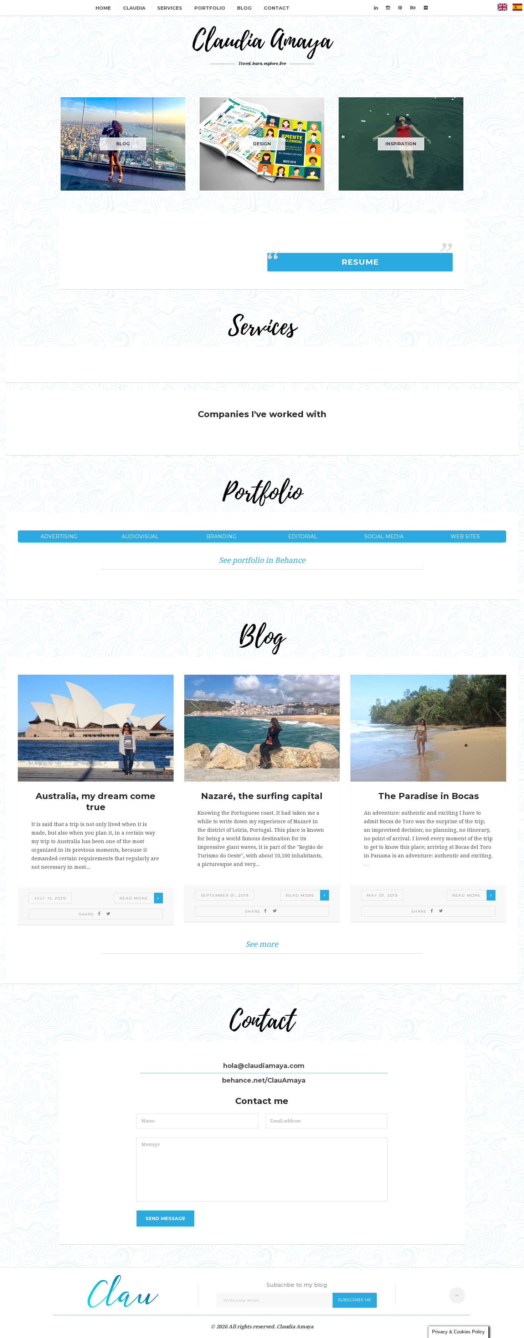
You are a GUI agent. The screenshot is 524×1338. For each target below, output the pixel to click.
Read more (133, 898)
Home (103, 7)
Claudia (134, 7)
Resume (360, 262)
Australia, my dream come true (95, 801)
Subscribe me (355, 1299)
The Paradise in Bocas (428, 796)
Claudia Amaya (295, 1326)
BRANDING (221, 536)
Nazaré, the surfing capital (262, 796)
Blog (244, 7)
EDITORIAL (302, 536)
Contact (276, 7)
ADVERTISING (59, 536)
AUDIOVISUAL (140, 536)
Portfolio (209, 7)
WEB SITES (465, 536)
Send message (165, 1218)
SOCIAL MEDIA (384, 536)
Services (169, 7)
